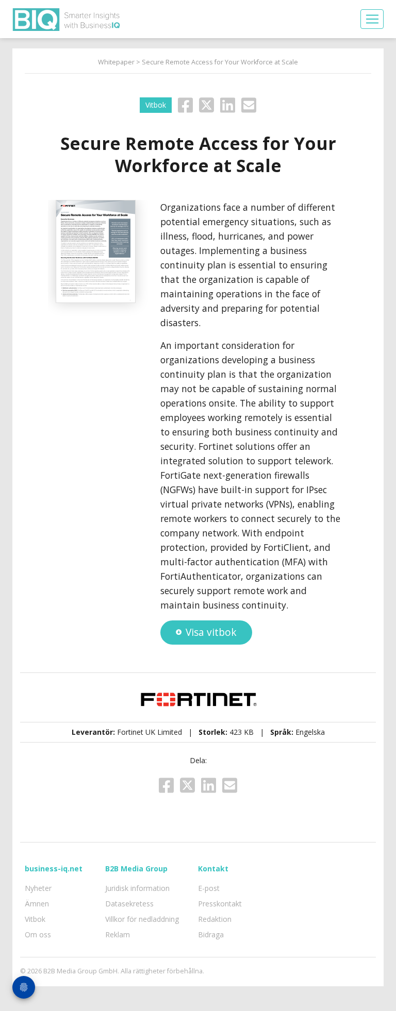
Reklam (117, 934)
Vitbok (35, 919)
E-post (209, 888)
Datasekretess (129, 903)
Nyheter (38, 888)
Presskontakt (220, 903)
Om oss (38, 934)
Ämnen (37, 903)
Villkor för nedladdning (142, 919)
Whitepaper (116, 62)
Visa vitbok (211, 632)
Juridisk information (137, 888)
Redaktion (215, 919)
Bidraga (211, 934)
